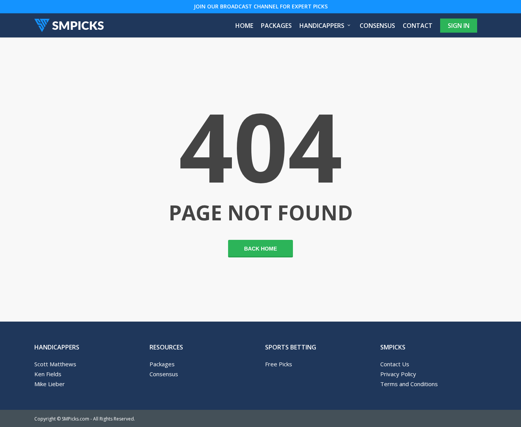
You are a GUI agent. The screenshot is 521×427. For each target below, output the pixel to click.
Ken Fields (47, 374)
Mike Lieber (49, 384)
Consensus (164, 374)
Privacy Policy (398, 374)
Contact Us (394, 364)
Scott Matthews (55, 364)
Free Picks (278, 364)
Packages (162, 364)
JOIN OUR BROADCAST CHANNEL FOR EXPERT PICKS (261, 6)
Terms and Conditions (409, 384)
